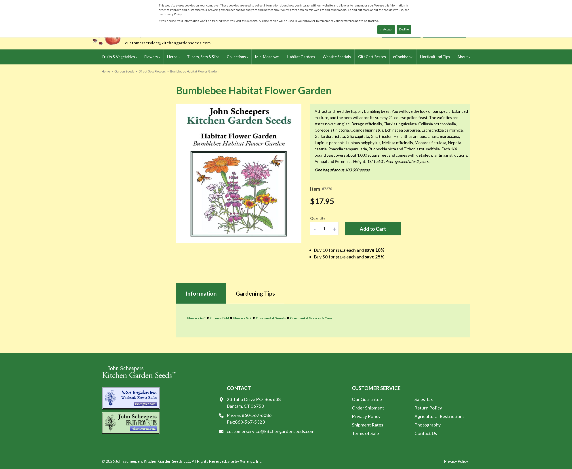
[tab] (201, 293)
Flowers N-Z (242, 318)
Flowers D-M (219, 318)
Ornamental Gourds (271, 318)
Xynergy (247, 461)
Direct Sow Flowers (152, 71)
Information (201, 293)
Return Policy (428, 407)
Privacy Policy (366, 416)
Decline (404, 29)
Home (106, 71)
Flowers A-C (196, 318)
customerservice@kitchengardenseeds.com (168, 42)
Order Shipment (368, 407)
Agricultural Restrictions (439, 416)
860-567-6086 (257, 415)
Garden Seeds (124, 71)
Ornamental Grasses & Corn (311, 318)
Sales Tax (423, 399)
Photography (427, 424)
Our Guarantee (367, 399)
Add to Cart (373, 229)
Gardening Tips (255, 293)
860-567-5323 (250, 421)
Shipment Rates (367, 424)
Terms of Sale (365, 433)
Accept (387, 29)
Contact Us (425, 433)
